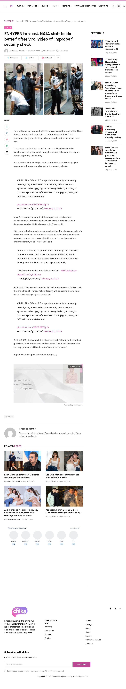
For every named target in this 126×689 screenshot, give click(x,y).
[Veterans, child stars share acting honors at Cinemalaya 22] (97, 44)
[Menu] (5, 6)
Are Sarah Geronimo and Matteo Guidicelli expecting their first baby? (63, 511)
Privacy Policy (50, 671)
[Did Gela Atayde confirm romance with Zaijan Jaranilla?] (64, 461)
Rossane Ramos (18, 51)
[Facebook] (6, 126)
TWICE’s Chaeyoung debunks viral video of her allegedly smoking (113, 132)
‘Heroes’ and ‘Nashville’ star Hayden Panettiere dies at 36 (112, 113)
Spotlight (32, 6)
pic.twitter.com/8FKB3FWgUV (33, 204)
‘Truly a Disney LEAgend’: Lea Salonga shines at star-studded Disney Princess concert (112, 66)
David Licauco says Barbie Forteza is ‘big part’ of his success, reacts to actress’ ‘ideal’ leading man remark (112, 156)
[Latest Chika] (11, 6)
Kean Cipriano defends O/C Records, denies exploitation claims (21, 476)
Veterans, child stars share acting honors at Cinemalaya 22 (112, 45)
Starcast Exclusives (85, 6)
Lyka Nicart (52, 481)
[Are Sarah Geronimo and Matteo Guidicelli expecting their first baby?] (64, 496)
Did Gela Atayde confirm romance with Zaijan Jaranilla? (62, 476)
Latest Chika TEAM (13, 481)
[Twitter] (6, 133)
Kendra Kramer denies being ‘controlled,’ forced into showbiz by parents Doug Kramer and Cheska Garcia (113, 91)
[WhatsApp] (6, 145)
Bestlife (66, 6)
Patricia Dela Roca (13, 519)
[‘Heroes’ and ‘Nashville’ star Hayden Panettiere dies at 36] (97, 111)
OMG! (54, 6)
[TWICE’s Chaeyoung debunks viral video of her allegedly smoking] (97, 129)
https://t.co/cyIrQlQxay (29, 274)
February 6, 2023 (53, 208)
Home (18, 21)
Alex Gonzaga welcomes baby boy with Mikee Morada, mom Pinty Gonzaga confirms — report (21, 513)
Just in (20, 6)
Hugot (44, 6)
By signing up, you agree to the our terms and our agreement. (35, 671)
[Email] (6, 152)
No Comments (49, 51)
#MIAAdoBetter (69, 270)
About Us (103, 6)
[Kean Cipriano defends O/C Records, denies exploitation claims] (22, 461)
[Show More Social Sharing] (58, 57)
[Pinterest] (6, 139)
